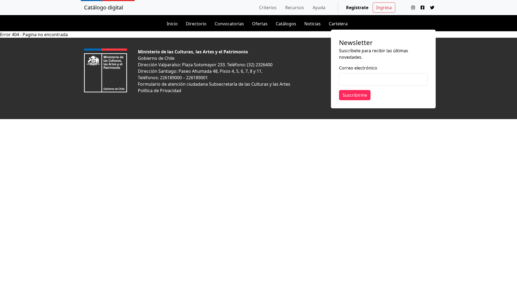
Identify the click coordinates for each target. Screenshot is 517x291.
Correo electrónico (358, 68)
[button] (268, 7)
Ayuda (319, 8)
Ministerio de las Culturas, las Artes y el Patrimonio (193, 52)
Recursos (294, 8)
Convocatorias (229, 24)
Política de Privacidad (159, 90)
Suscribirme (355, 95)
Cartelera (338, 24)
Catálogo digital (103, 7)
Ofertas (260, 24)
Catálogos (286, 24)
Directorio (196, 24)
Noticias (312, 24)
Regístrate (357, 8)
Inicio (172, 24)
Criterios (268, 8)
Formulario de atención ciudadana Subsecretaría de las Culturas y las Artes (214, 84)
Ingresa (384, 8)
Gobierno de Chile (156, 58)
